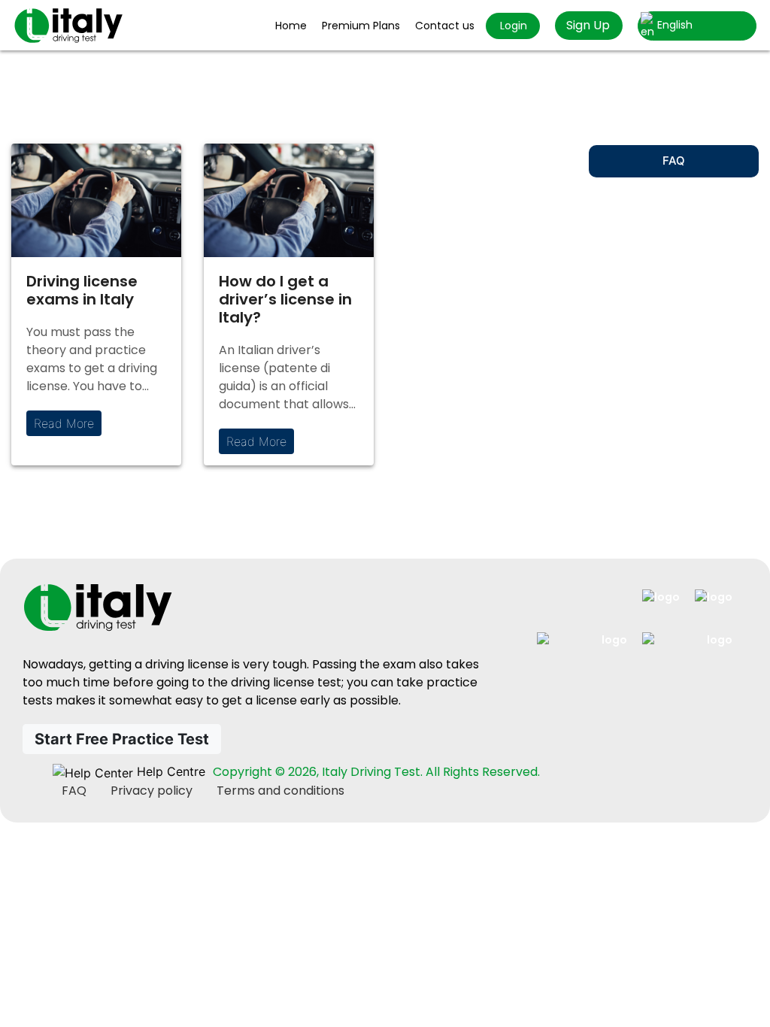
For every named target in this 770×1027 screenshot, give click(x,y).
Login (512, 25)
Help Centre (169, 771)
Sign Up (588, 25)
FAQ (673, 160)
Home (291, 25)
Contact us (444, 25)
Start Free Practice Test (122, 739)
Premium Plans (361, 25)
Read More (64, 423)
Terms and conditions (280, 790)
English (673, 24)
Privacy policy (151, 790)
